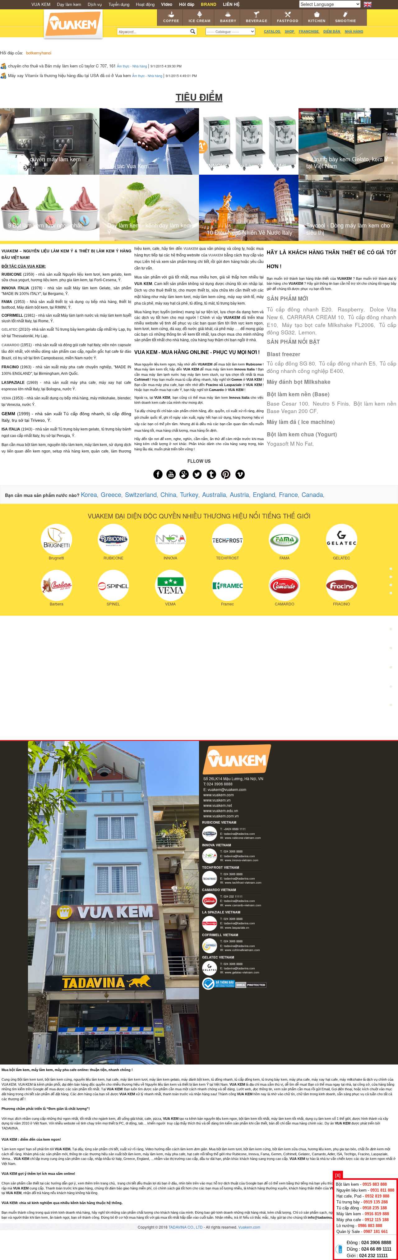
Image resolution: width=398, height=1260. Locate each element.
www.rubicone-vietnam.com (243, 837)
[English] (368, 4)
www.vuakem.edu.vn (220, 810)
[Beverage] (391, 612)
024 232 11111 (373, 1255)
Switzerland (141, 494)
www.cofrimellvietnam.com (242, 950)
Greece (111, 494)
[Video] (391, 688)
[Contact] (391, 706)
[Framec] (227, 585)
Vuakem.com (249, 1227)
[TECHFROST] (227, 539)
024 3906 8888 (376, 1242)
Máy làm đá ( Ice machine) (301, 421)
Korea (89, 494)
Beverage (256, 21)
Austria (239, 494)
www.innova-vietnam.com (241, 860)
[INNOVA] (170, 539)
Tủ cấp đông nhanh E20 (299, 309)
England (264, 494)
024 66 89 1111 (376, 1249)
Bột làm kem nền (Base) (298, 394)
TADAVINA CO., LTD (186, 1227)
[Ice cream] (391, 573)
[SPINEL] (113, 585)
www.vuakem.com (218, 794)
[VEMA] (170, 585)
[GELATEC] (341, 539)
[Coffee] (391, 554)
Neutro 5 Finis (331, 403)
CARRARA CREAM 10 (315, 317)
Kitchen (317, 21)
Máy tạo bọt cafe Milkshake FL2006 (327, 325)
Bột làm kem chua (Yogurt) (302, 434)
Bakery (228, 21)
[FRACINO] (341, 585)
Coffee (171, 21)
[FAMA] (284, 539)
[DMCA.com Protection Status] (251, 984)
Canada (312, 494)
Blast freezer (283, 354)
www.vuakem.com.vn (221, 815)
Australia (214, 494)
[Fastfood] (391, 631)
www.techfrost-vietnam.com (243, 882)
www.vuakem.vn (217, 799)
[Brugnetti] (56, 539)
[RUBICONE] (113, 539)
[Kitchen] (391, 650)
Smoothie (345, 21)
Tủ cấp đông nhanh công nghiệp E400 (331, 367)
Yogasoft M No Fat (289, 443)
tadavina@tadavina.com (239, 833)
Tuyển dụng (119, 4)
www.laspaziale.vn (237, 927)
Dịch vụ (95, 4)
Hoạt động (145, 4)
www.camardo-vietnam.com (243, 905)
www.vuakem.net (217, 805)
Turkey (189, 494)
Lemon (306, 332)
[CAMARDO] (284, 585)
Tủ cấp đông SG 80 (291, 363)
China (168, 494)
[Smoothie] (391, 669)
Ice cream (200, 21)
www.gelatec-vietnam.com (242, 972)
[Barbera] (56, 585)
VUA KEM (40, 4)
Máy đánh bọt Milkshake (299, 381)
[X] (337, 1175)
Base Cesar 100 (287, 403)
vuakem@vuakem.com (227, 789)
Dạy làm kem (69, 4)
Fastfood (287, 21)
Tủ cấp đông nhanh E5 (347, 363)
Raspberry (350, 309)
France (288, 494)
